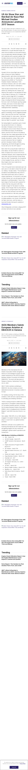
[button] (3, 3)
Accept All (14, 767)
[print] (25, 44)
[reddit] (16, 44)
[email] (18, 44)
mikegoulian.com (6, 204)
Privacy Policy (22, 763)
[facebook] (9, 44)
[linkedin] (11, 44)
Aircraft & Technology (7, 321)
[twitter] (14, 44)
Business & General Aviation (8, 10)
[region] (14, 765)
